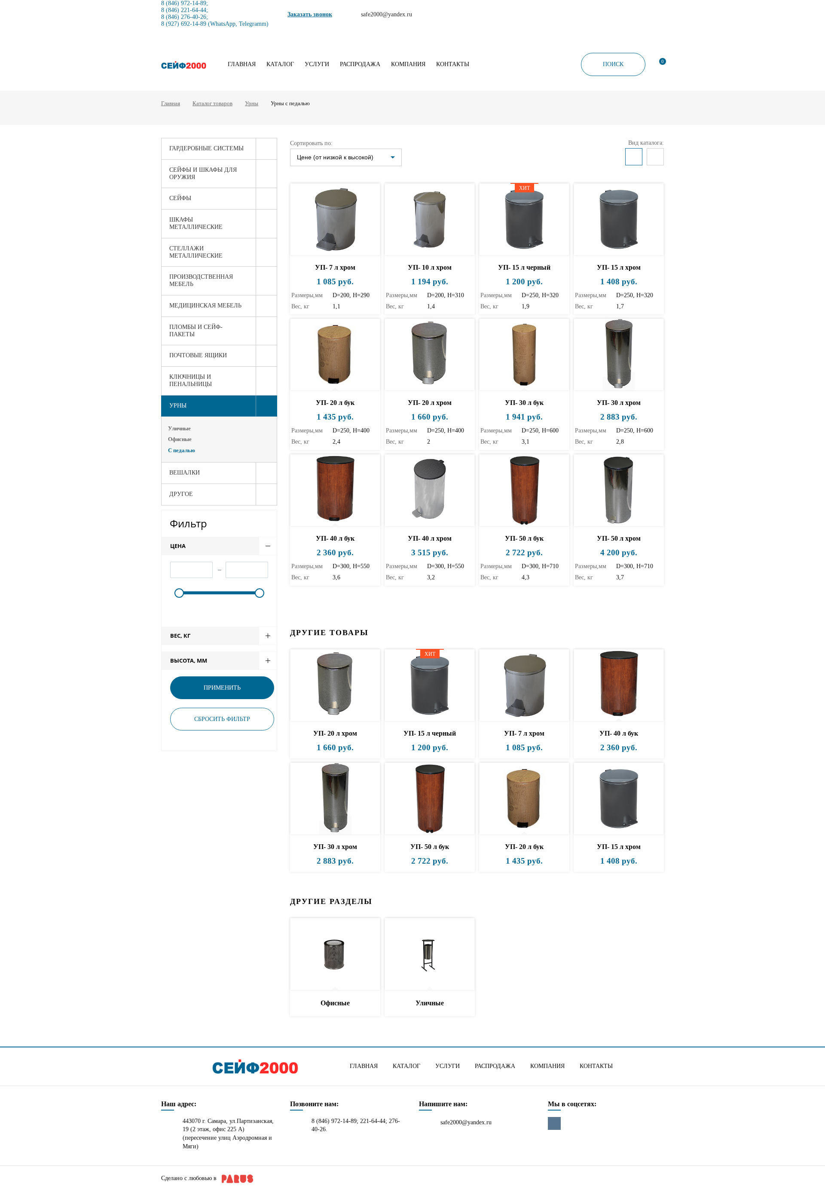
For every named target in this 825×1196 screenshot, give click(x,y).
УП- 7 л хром (335, 267)
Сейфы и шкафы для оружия (203, 173)
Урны (251, 103)
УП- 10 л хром (430, 267)
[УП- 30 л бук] (524, 355)
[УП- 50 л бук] (524, 490)
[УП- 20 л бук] (335, 355)
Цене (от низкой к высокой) (335, 157)
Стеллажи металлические (196, 252)
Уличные (179, 428)
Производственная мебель (201, 280)
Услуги (317, 64)
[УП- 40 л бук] (335, 490)
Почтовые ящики (198, 355)
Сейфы (180, 198)
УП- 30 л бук (524, 402)
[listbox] (346, 157)
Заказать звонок (309, 14)
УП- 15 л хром (619, 267)
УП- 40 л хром (430, 538)
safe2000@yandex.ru (466, 1122)
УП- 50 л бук (524, 538)
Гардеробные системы (206, 148)
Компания (408, 64)
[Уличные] (430, 954)
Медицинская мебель (205, 305)
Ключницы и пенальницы (190, 380)
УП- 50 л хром (619, 538)
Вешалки (184, 472)
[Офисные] (335, 954)
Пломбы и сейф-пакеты (196, 331)
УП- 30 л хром (619, 402)
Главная (242, 64)
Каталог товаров (212, 103)
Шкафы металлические (196, 223)
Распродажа (360, 64)
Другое (181, 494)
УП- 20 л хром (430, 402)
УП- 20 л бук (335, 402)
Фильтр (188, 523)
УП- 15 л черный (524, 267)
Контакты (452, 64)
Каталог (280, 64)
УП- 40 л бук (335, 538)
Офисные (180, 439)
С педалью (181, 450)
